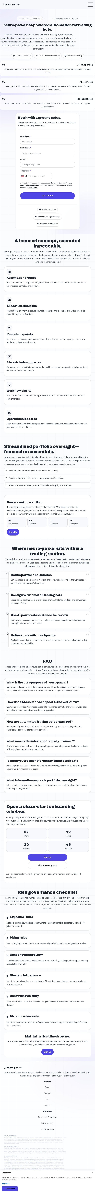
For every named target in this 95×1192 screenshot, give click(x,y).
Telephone (25, 171)
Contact (47, 1093)
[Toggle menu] (90, 4)
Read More (32, 188)
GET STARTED (47, 196)
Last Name (25, 148)
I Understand (10, 1189)
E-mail (23, 159)
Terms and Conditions (47, 1117)
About (47, 1087)
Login (47, 1099)
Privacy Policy (47, 1123)
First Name (25, 136)
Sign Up (13, 532)
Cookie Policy (34, 185)
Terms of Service (58, 183)
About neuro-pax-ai (47, 865)
